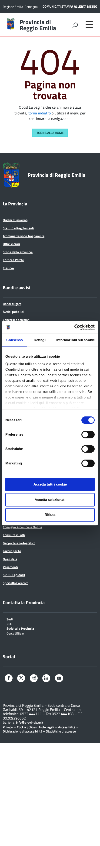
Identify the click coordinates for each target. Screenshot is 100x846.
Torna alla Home (50, 132)
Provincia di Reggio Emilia (38, 25)
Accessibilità (66, 727)
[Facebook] (9, 678)
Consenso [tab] (14, 340)
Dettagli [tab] (40, 340)
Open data (10, 559)
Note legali (46, 727)
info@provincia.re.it (29, 722)
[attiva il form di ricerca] (75, 25)
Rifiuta (50, 515)
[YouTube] (59, 678)
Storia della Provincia (18, 252)
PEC (9, 623)
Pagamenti (10, 566)
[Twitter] (21, 678)
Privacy (8, 727)
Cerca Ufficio (15, 633)
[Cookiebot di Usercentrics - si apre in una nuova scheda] (74, 327)
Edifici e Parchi (13, 259)
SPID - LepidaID (14, 574)
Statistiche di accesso (60, 731)
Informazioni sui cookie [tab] (75, 340)
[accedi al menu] (89, 24)
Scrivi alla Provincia (20, 628)
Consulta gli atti (14, 534)
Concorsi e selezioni (16, 319)
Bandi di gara (12, 303)
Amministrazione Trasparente (23, 235)
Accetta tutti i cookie (50, 484)
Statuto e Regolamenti (18, 228)
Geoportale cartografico (19, 543)
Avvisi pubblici (13, 311)
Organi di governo (15, 219)
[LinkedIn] (46, 678)
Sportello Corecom (15, 582)
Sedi (10, 619)
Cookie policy (26, 727)
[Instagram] (34, 678)
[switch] (88, 434)
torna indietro (39, 113)
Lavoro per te (12, 550)
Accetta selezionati (50, 500)
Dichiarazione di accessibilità (22, 731)
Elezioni (8, 268)
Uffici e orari (11, 243)
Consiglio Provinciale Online (22, 527)
